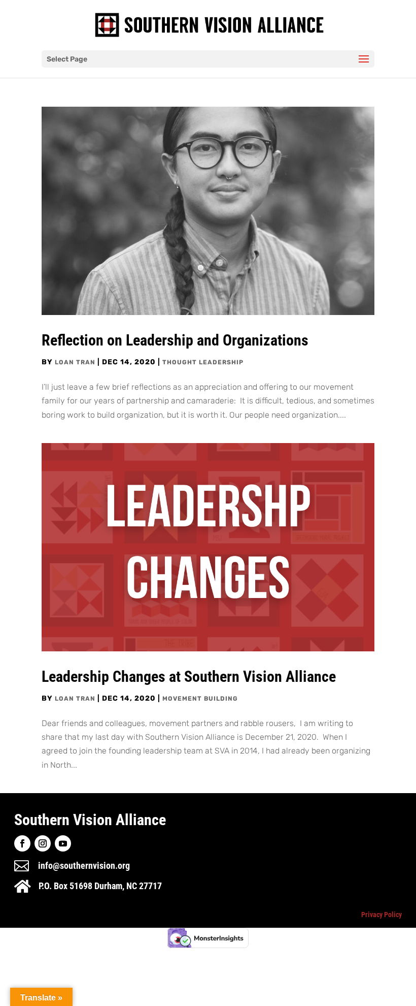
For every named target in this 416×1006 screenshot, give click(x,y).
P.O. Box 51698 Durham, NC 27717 (100, 886)
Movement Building (200, 698)
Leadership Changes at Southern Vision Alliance (189, 676)
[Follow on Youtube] (63, 843)
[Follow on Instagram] (42, 843)
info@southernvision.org (84, 865)
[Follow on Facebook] (22, 843)
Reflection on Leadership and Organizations (175, 340)
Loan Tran (75, 362)
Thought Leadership (203, 362)
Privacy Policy (381, 914)
